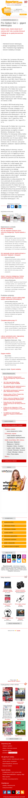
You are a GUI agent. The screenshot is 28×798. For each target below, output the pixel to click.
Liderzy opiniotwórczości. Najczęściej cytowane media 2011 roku (12, 337)
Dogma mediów (6, 353)
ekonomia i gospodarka (10, 536)
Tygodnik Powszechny (20, 735)
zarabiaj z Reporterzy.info (8, 785)
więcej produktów (14, 623)
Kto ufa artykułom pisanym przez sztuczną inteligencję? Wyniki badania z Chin (13, 232)
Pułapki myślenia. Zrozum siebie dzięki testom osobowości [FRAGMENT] (13, 298)
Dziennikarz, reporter (10, 433)
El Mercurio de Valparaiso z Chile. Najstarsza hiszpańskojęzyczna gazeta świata (14, 409)
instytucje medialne (7, 765)
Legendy (19, 774)
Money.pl (22, 31)
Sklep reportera (6, 776)
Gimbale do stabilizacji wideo (7, 619)
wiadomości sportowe (10, 539)
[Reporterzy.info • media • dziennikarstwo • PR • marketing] (14, 4)
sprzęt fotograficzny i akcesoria (10, 763)
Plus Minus (7, 719)
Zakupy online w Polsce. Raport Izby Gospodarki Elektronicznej (14, 395)
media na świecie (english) (11, 546)
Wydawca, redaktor (10, 429)
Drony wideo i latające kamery (20, 605)
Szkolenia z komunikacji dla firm (10, 779)
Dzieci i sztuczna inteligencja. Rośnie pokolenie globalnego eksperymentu (12, 277)
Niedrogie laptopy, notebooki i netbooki (8, 591)
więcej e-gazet (14, 739)
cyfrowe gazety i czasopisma (9, 761)
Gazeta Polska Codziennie (20, 702)
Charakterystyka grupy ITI (9, 320)
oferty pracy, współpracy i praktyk (13, 425)
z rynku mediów (8, 532)
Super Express (7, 735)
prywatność (5, 752)
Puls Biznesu (20, 719)
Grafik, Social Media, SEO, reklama (14, 440)
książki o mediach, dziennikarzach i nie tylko (13, 759)
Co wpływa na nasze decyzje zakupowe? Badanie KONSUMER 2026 (13, 414)
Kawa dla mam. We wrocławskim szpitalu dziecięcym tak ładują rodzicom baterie (14, 403)
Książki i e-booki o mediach (7, 605)
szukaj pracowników (7, 787)
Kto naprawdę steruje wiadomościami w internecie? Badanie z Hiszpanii (13, 254)
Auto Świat (7, 702)
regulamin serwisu (6, 750)
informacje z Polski (9, 525)
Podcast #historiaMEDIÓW (9, 774)
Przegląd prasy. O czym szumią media (11, 772)
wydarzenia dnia (8, 522)
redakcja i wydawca (7, 746)
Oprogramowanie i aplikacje (20, 619)
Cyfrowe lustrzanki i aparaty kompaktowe (20, 591)
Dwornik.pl (7, 796)
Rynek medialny (12, 20)
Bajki (23, 774)
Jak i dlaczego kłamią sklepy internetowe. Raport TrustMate (12, 382)
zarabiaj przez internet (10, 461)
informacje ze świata (10, 529)
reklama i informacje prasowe (9, 748)
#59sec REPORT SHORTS (14, 681)
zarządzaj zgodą (13, 752)
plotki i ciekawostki (9, 543)
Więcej (7, 456)
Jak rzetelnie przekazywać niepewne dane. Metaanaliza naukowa (14, 390)
